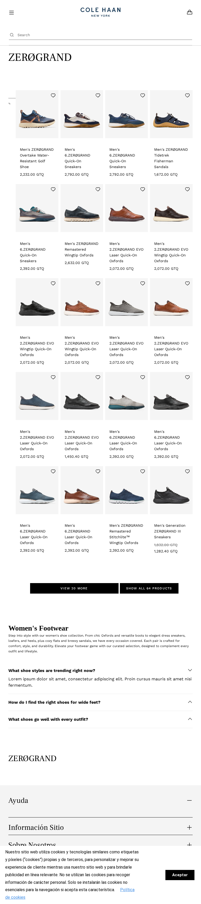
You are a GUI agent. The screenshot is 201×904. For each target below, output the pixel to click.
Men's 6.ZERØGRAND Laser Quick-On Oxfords (123, 440)
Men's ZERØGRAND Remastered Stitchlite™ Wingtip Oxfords (126, 534)
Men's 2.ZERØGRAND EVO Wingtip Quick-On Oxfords (171, 252)
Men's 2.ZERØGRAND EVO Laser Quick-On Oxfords (126, 252)
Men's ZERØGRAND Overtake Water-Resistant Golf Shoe (37, 158)
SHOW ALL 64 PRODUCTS (149, 588)
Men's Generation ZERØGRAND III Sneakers (170, 531)
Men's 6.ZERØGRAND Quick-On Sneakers (77, 158)
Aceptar (180, 875)
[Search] (12, 35)
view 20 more (74, 588)
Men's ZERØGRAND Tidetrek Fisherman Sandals (171, 158)
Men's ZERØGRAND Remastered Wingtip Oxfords (81, 249)
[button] (100, 671)
